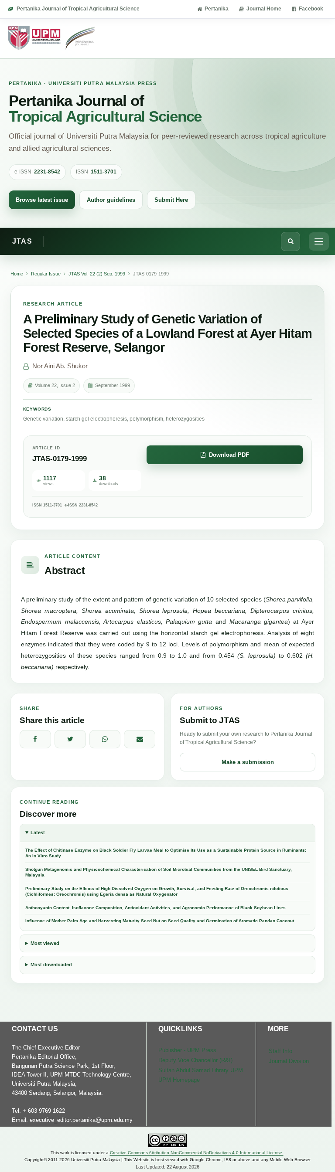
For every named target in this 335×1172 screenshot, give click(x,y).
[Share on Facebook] (35, 739)
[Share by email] (139, 739)
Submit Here (171, 200)
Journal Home (263, 9)
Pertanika (217, 9)
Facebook (311, 9)
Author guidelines (111, 200)
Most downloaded (51, 964)
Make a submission (248, 762)
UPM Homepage (179, 1080)
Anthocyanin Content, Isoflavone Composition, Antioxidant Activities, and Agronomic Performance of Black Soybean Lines (155, 907)
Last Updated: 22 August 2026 (167, 1166)
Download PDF (229, 455)
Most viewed (45, 943)
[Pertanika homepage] (52, 38)
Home (16, 273)
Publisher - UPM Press (187, 1050)
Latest (38, 832)
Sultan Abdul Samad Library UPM (200, 1070)
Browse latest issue (42, 200)
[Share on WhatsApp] (105, 739)
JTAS (22, 241)
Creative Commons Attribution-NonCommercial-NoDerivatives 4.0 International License (197, 1152)
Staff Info (280, 1051)
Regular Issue (46, 273)
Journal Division (289, 1061)
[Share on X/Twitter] (70, 739)
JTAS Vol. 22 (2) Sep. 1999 (96, 273)
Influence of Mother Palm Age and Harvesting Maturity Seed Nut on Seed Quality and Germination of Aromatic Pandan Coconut (159, 920)
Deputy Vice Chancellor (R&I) (195, 1060)
